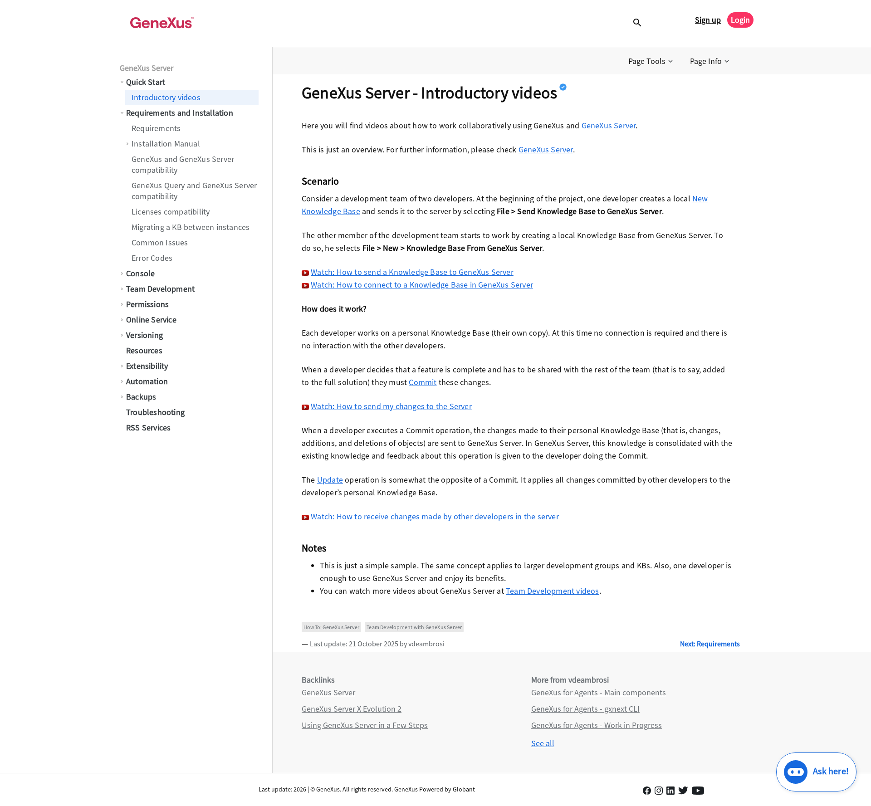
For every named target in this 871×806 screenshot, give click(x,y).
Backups (141, 396)
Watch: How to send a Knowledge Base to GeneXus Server (412, 272)
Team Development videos (552, 591)
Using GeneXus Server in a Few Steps (365, 725)
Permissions (147, 304)
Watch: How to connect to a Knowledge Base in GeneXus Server (422, 284)
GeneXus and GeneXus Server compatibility (183, 164)
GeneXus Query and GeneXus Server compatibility (194, 190)
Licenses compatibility (171, 211)
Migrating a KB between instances (191, 227)
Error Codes (152, 258)
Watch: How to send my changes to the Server (391, 406)
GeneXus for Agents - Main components (598, 692)
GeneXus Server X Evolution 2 (351, 708)
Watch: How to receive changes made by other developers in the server (435, 516)
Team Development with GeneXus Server (414, 627)
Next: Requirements (710, 643)
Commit (422, 382)
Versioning (144, 335)
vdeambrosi (426, 643)
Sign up (708, 20)
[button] (651, 61)
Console (140, 273)
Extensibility (147, 366)
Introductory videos (166, 97)
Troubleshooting (155, 412)
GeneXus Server (146, 68)
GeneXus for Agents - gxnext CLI (585, 708)
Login (740, 20)
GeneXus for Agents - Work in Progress (596, 725)
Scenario (320, 181)
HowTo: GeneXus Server (331, 627)
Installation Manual (166, 143)
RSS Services (148, 427)
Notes (314, 548)
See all (542, 743)
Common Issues (160, 242)
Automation (147, 381)
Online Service (151, 319)
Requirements (156, 128)
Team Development (160, 288)
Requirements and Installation (179, 112)
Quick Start (145, 82)
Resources (144, 350)
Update (330, 479)
